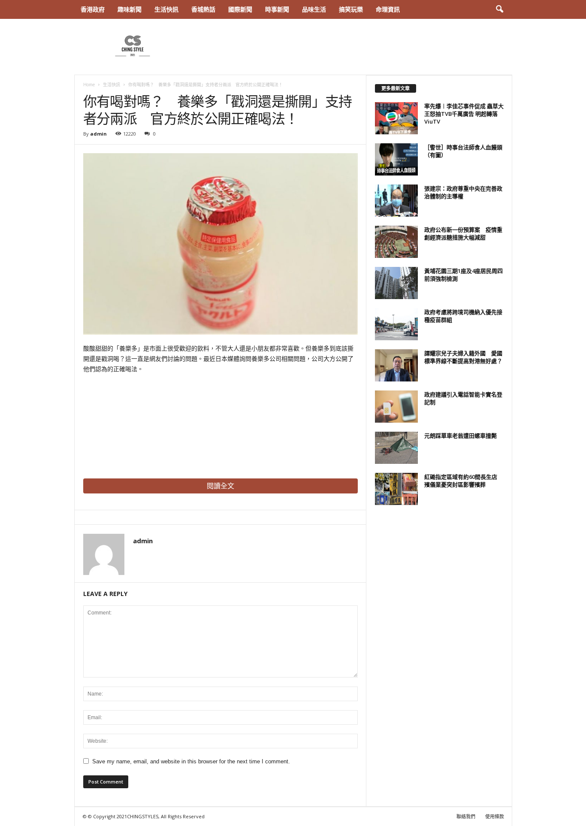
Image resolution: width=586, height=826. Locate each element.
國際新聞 (240, 9)
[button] (499, 9)
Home (89, 85)
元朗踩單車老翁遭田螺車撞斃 (460, 435)
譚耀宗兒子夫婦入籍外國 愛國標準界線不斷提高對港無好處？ (463, 357)
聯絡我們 (465, 816)
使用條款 (494, 816)
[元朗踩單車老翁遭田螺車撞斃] (396, 448)
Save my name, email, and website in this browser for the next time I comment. (191, 761)
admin (98, 133)
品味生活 (314, 9)
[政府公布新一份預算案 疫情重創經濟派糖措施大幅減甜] (396, 242)
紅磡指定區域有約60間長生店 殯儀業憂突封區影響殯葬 (463, 480)
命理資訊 (388, 9)
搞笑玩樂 (351, 9)
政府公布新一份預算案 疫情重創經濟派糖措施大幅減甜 (463, 233)
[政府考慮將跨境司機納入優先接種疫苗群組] (396, 324)
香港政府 (93, 9)
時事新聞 (277, 9)
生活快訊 (166, 9)
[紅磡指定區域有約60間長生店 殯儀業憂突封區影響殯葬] (396, 489)
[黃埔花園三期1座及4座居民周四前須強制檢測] (396, 283)
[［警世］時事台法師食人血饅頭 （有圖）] (396, 159)
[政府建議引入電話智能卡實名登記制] (396, 406)
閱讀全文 (220, 486)
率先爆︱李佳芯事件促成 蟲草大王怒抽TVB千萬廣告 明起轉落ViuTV (464, 113)
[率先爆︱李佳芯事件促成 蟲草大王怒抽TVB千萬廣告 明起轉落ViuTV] (396, 118)
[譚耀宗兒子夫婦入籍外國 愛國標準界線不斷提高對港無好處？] (396, 365)
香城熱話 (203, 9)
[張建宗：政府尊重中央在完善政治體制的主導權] (396, 201)
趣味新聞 (130, 9)
